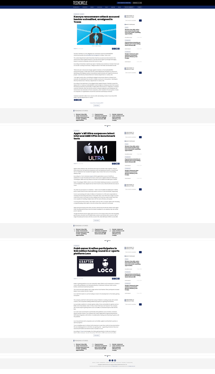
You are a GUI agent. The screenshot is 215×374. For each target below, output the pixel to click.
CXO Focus (99, 7)
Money (92, 7)
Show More (96, 105)
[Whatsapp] (119, 49)
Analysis (113, 7)
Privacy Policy (113, 362)
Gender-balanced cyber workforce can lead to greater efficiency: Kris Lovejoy (131, 56)
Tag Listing (124, 362)
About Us (93, 362)
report (91, 176)
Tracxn (82, 331)
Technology (76, 7)
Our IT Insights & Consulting (124, 2)
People (119, 7)
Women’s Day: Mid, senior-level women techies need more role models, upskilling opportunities (132, 32)
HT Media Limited (114, 366)
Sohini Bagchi (128, 48)
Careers (97, 362)
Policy (106, 7)
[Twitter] (115, 49)
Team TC (76, 48)
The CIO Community (129, 7)
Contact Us (108, 362)
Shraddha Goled (128, 37)
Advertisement (102, 362)
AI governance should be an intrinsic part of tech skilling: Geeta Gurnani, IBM (133, 44)
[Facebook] (113, 49)
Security (82, 14)
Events (139, 7)
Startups (84, 7)
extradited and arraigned (92, 55)
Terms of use (118, 362)
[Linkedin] (117, 49)
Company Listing (129, 362)
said (79, 74)
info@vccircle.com (132, 366)
